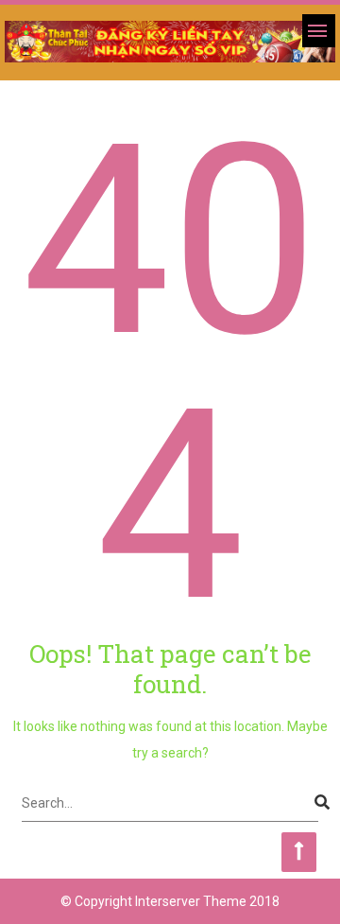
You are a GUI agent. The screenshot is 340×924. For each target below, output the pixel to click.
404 (170, 373)
